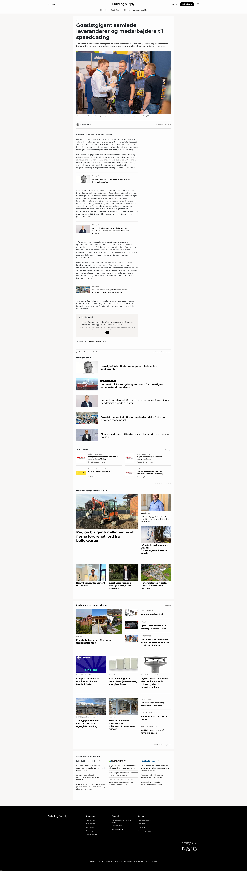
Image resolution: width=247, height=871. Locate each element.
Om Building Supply (144, 831)
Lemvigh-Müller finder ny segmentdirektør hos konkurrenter (111, 180)
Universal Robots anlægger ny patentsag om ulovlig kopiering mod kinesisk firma (90, 768)
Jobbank (126, 10)
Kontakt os (141, 824)
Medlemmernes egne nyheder (91, 605)
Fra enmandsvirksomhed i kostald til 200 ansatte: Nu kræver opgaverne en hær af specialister (155, 768)
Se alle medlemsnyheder (162, 745)
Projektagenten (91, 831)
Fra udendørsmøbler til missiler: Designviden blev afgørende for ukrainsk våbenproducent (121, 782)
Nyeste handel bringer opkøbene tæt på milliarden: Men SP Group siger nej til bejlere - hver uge (90, 787)
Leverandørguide (140, 10)
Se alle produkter (92, 834)
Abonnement (90, 820)
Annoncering (90, 827)
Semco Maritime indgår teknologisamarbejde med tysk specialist (88, 777)
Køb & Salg (115, 10)
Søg (53, 4)
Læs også (95, 176)
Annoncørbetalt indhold (120, 833)
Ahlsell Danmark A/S (97, 341)
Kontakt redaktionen (144, 820)
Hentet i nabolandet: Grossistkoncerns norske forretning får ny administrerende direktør (110, 231)
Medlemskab (90, 824)
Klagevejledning (117, 829)
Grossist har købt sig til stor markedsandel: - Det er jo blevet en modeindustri (111, 291)
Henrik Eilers (86, 124)
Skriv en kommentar (163, 352)
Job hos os (141, 827)
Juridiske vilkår (117, 826)
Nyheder (103, 10)
